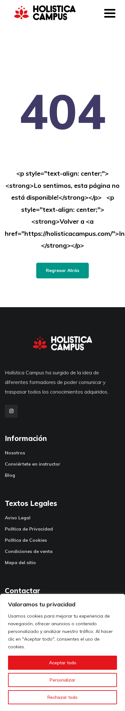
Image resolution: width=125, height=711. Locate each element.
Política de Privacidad (29, 529)
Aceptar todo (62, 663)
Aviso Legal (17, 518)
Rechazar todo (62, 697)
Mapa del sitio (20, 562)
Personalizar (62, 680)
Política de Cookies (26, 540)
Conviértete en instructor (32, 464)
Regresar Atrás (62, 270)
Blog (10, 475)
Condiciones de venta (29, 551)
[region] (62, 652)
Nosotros (15, 453)
